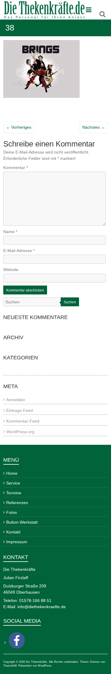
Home (11, 473)
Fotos (11, 512)
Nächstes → (93, 127)
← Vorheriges (18, 127)
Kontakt (13, 532)
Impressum (16, 541)
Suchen (70, 302)
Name (10, 231)
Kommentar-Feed (22, 421)
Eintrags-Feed (19, 410)
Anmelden (15, 399)
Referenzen (17, 502)
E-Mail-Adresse (19, 250)
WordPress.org (20, 431)
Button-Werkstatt (22, 522)
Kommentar (15, 167)
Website (10, 269)
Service (13, 483)
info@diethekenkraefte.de (41, 606)
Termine (13, 492)
